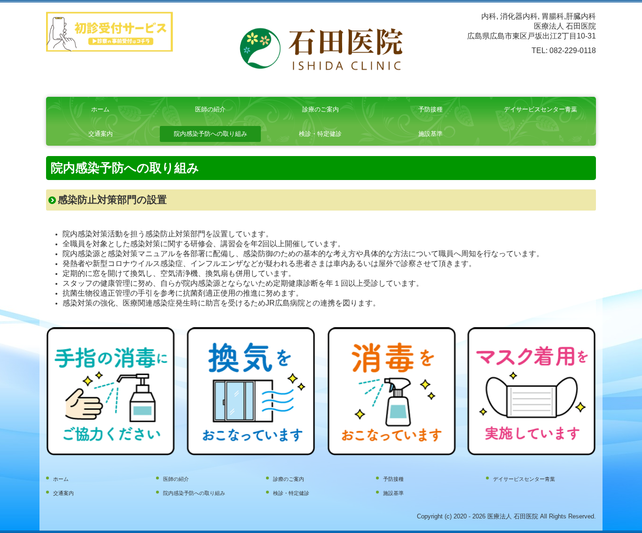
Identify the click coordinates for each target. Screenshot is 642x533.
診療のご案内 (320, 109)
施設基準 (430, 133)
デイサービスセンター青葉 (540, 109)
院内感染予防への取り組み (210, 133)
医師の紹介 (210, 109)
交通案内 (100, 133)
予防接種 (430, 109)
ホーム (100, 109)
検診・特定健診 (320, 133)
